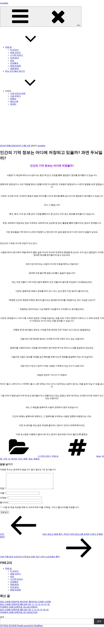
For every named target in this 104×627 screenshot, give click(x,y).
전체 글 (8, 47)
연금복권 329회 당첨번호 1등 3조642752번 (19, 612)
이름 (3, 493)
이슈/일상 (14, 58)
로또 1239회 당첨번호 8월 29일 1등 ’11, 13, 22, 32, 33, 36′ (25, 604)
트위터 (13, 104)
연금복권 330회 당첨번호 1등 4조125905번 (19, 607)
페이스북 (14, 101)
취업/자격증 (15, 66)
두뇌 (20, 459)
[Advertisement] (52, 125)
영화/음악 (14, 68)
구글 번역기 (15, 96)
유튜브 (13, 99)
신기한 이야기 (16, 55)
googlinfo (41, 146)
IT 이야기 (14, 50)
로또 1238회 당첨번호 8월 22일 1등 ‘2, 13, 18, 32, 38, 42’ (24, 610)
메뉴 (78, 25)
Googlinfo (4, 3)
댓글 (3, 488)
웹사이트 (4, 502)
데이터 (14, 459)
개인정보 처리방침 (8, 625)
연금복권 (14, 63)
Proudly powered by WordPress (30, 625)
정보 (30, 459)
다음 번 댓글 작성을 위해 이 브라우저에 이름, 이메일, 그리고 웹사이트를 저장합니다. (41, 507)
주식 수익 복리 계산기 (15, 71)
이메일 (4, 498)
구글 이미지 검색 (17, 93)
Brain (98, 456)
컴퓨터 (36, 459)
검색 (2, 617)
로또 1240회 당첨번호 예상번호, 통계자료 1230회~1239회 (25, 602)
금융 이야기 (15, 52)
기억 (5, 459)
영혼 (25, 459)
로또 (12, 60)
